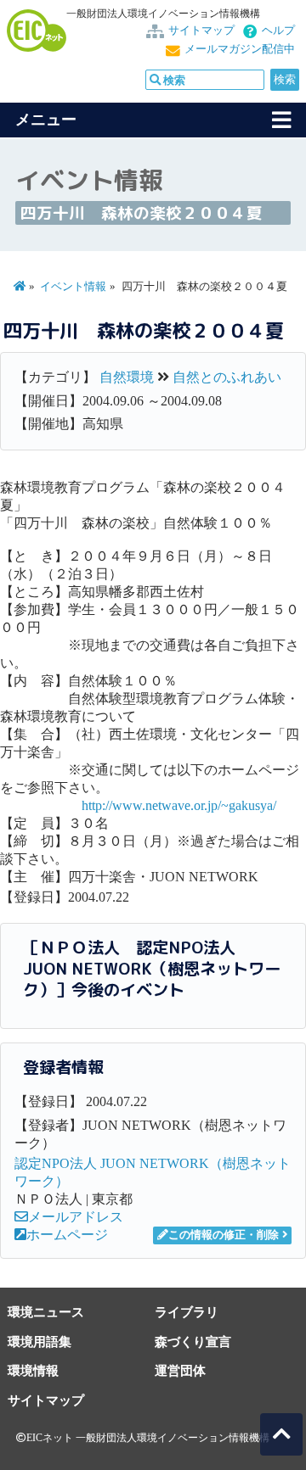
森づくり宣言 (193, 1341)
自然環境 (126, 377)
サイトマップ (201, 30)
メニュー (45, 119)
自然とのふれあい (227, 377)
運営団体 (180, 1370)
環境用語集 (39, 1341)
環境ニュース (46, 1312)
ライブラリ (186, 1312)
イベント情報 (73, 287)
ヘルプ (278, 30)
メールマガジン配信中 (239, 49)
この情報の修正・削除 (223, 1235)
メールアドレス (75, 1217)
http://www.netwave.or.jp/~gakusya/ (179, 805)
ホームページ (67, 1234)
